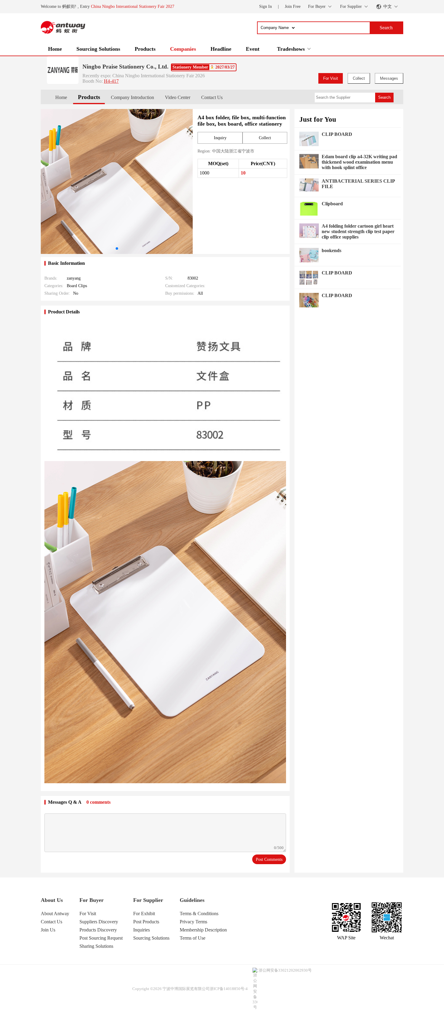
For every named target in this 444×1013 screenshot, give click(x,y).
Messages (389, 78)
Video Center (177, 97)
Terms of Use (192, 938)
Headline (221, 49)
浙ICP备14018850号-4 (229, 988)
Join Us (48, 929)
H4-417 (111, 81)
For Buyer (91, 900)
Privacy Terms (193, 921)
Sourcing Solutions (98, 49)
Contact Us (212, 97)
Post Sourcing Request (101, 938)
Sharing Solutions (96, 946)
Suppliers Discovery (98, 921)
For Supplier (148, 900)
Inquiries (141, 929)
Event (252, 49)
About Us (52, 900)
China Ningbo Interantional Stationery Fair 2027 (132, 6)
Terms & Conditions (199, 913)
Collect (359, 78)
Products (145, 49)
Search (384, 97)
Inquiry (220, 138)
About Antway (55, 913)
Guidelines (192, 900)
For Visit (330, 78)
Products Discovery (98, 929)
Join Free (293, 6)
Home (55, 49)
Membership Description (203, 929)
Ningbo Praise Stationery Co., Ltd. (125, 66)
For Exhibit (144, 913)
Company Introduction (132, 97)
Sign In (265, 6)
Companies (183, 49)
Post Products (146, 921)
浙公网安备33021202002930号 (285, 970)
